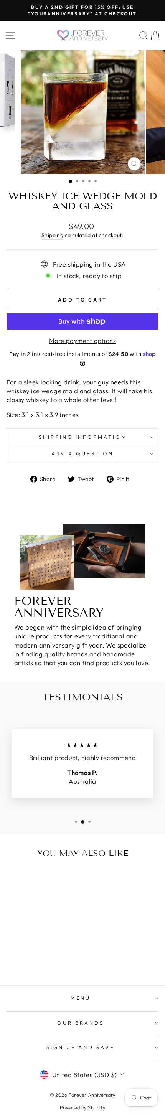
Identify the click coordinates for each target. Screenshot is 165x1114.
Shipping (52, 235)
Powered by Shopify (82, 1107)
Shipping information (83, 437)
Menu (81, 998)
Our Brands (80, 1023)
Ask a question (82, 453)
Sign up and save (80, 1047)
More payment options (82, 340)
